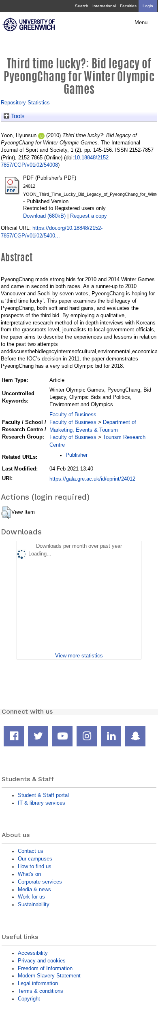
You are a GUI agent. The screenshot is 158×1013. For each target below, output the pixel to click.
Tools (17, 116)
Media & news (34, 889)
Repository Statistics (25, 103)
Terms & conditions (40, 991)
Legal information (38, 983)
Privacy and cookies (42, 961)
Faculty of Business (72, 414)
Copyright (29, 999)
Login (148, 6)
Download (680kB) (44, 216)
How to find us (34, 866)
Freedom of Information (45, 968)
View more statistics (79, 656)
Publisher (77, 455)
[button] (6, 513)
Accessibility (33, 953)
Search (81, 6)
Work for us (31, 897)
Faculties (128, 6)
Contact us (30, 851)
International (104, 6)
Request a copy (88, 216)
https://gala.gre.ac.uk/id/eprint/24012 (92, 479)
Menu (141, 22)
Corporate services (40, 882)
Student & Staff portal (43, 795)
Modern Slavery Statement (49, 976)
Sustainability (33, 904)
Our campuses (35, 859)
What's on (29, 874)
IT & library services (41, 803)
